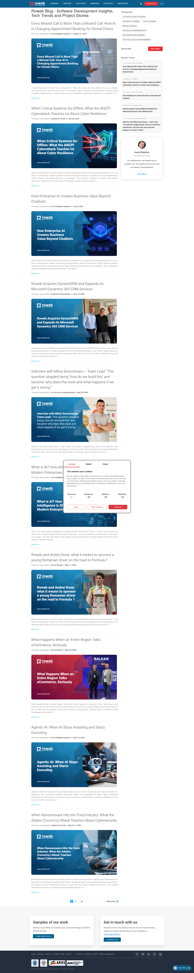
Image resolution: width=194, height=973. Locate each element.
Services (48, 954)
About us (40, 954)
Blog (62, 954)
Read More (142, 174)
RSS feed (155, 49)
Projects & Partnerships (60, 294)
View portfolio (43, 936)
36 (82, 901)
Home (33, 954)
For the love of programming (62, 392)
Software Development (134, 35)
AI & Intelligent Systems (60, 34)
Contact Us (80, 954)
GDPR (95, 954)
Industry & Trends (58, 119)
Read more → (36, 98)
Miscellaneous (130, 26)
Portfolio (56, 954)
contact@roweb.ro (112, 934)
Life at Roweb (56, 565)
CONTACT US (151, 3)
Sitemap (89, 954)
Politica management (107, 954)
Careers (69, 954)
